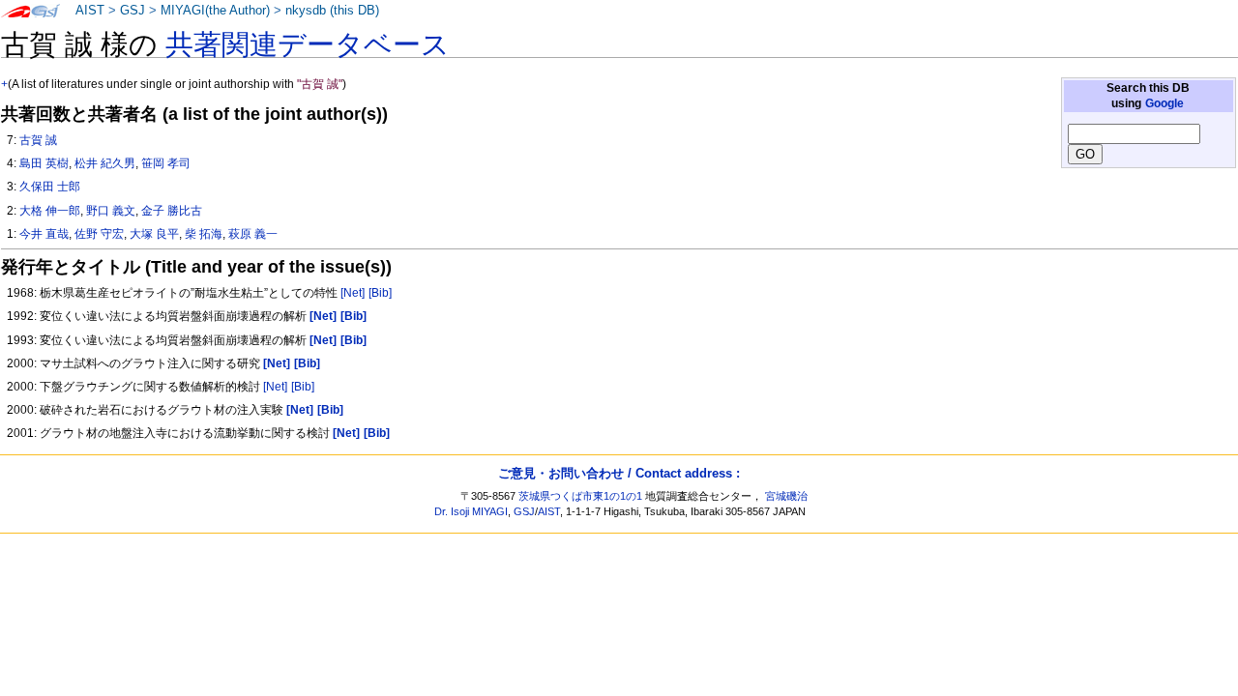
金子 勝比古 (171, 211)
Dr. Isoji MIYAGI (471, 511)
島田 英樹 (44, 163)
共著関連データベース (307, 44)
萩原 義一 (253, 234)
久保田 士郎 (49, 186)
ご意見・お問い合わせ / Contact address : (619, 473)
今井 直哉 (44, 234)
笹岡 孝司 (166, 163)
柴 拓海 (203, 234)
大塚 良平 (154, 234)
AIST (89, 10)
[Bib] (380, 293)
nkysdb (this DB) (332, 10)
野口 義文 (110, 211)
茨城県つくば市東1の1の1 (580, 496)
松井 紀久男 (104, 163)
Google (1164, 103)
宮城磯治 (786, 496)
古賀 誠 (38, 140)
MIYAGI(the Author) (215, 10)
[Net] (352, 293)
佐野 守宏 (99, 234)
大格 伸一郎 (49, 211)
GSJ (132, 10)
